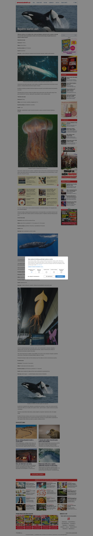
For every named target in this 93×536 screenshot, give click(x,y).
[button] (46, 266)
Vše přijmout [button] (60, 276)
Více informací (39, 264)
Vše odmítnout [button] (49, 276)
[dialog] (46, 268)
